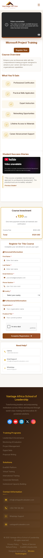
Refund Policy (11, 547)
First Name (7, 256)
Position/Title (8, 314)
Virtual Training (9, 472)
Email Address (8, 274)
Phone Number (8, 282)
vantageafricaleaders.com (20, 524)
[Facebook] (9, 421)
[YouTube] (15, 421)
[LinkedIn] (21, 421)
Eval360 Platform (9, 467)
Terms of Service (29, 544)
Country (7, 291)
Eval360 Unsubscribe (28, 547)
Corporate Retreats (11, 480)
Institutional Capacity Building (14, 484)
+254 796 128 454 (17, 508)
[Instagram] (33, 421)
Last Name (7, 265)
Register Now (21, 50)
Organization (8, 305)
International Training (11, 476)
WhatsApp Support (17, 516)
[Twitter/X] (27, 421)
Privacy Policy (13, 544)
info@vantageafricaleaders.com (22, 500)
